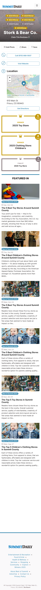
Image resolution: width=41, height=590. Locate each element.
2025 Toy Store (20, 125)
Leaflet (9, 95)
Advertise (13, 574)
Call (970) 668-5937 (23, 55)
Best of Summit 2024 (9, 299)
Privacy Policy (20, 576)
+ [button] (9, 77)
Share (23, 47)
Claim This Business (19, 37)
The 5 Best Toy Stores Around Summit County (20, 209)
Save (35, 47)
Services (14, 562)
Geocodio (21, 95)
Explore (25, 565)
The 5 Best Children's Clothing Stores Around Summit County (20, 256)
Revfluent (27, 587)
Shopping (24, 562)
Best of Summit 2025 (9, 202)
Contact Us (24, 574)
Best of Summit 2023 (9, 393)
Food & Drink (19, 557)
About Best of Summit (19, 571)
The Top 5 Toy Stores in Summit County (17, 400)
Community (14, 565)
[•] (21, 81)
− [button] (9, 80)
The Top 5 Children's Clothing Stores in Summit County (20, 448)
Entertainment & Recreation (19, 555)
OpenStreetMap (30, 95)
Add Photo (10, 47)
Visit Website (23, 64)
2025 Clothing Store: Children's (20, 146)
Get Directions (23, 108)
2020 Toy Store (20, 166)
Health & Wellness (19, 560)
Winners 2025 (20, 567)
